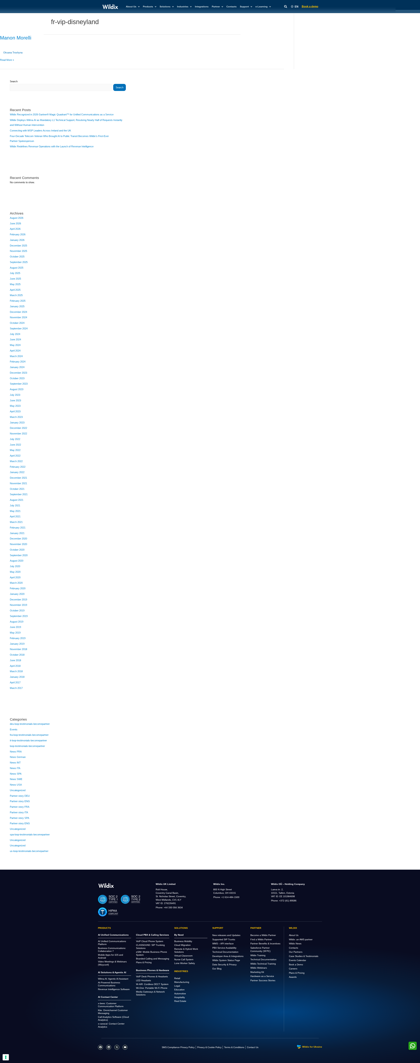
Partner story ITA (19, 812)
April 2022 (15, 455)
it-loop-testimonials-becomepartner (28, 740)
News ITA (15, 768)
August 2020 (16, 560)
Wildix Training (257, 955)
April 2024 (15, 350)
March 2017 (16, 688)
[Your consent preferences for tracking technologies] (6, 1057)
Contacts (231, 6)
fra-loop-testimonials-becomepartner (29, 734)
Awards (293, 977)
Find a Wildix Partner (261, 939)
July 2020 (15, 566)
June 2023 (15, 400)
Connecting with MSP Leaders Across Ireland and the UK (40, 130)
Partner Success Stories (262, 980)
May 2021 (15, 511)
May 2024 (15, 345)
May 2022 (15, 450)
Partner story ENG (20, 801)
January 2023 (17, 422)
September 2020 (19, 555)
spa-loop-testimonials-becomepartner (30, 834)
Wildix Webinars (258, 967)
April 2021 (15, 516)
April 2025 (15, 289)
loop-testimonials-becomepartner (27, 746)
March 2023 (16, 417)
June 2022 (15, 444)
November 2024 (18, 317)
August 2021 (16, 499)
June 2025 (15, 278)
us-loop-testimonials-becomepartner (29, 851)
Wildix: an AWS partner (301, 939)
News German (18, 757)
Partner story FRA (19, 806)
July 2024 (15, 334)
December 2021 (18, 477)
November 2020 (18, 544)
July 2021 (15, 505)
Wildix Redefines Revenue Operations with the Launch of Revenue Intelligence (52, 146)
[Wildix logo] (106, 885)
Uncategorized (17, 790)
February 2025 (17, 300)
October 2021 (17, 489)
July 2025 (15, 273)
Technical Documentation (225, 952)
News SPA (15, 773)
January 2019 (17, 643)
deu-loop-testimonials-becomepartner (30, 723)
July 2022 (15, 439)
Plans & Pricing (296, 973)
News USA (16, 784)
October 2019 (17, 610)
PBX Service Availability (224, 947)
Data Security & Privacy (224, 964)
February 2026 (17, 234)
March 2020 (16, 582)
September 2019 (19, 616)
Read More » (7, 59)
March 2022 (16, 461)
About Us (293, 935)
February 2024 (17, 361)
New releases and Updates (226, 935)
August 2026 (16, 217)
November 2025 (18, 251)
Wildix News (295, 943)
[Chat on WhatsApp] (413, 1046)
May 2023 (15, 405)
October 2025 (17, 256)
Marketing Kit (257, 972)
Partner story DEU (20, 795)
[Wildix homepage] (110, 6)
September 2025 (19, 262)
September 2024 (19, 328)
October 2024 (17, 323)
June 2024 (15, 339)
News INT (15, 762)
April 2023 (15, 411)
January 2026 (17, 240)
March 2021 (16, 522)
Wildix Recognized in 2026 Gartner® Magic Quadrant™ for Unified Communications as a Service (62, 114)
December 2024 (18, 312)
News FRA (16, 751)
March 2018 (16, 671)
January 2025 (17, 306)
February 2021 (17, 527)
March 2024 (16, 356)
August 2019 (16, 621)
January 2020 (17, 594)
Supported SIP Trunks (223, 939)
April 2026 (15, 228)
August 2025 (16, 267)
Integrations (202, 6)
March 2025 (16, 295)
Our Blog (216, 968)
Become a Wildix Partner (263, 935)
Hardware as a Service (262, 976)
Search (14, 81)
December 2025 (18, 245)
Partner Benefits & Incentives (265, 943)
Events (13, 729)
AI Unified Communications (113, 935)
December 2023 (18, 372)
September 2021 (19, 494)
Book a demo (310, 6)
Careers (293, 968)
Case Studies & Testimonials (303, 956)
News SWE (16, 779)
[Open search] (285, 6)
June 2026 (15, 223)
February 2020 (17, 588)
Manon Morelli (15, 37)
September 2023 (19, 383)
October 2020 (17, 549)
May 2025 (15, 284)
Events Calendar (297, 960)
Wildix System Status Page (226, 960)
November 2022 (18, 433)
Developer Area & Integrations (227, 956)
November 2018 (18, 649)
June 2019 (15, 627)
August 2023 (16, 389)
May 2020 (15, 571)
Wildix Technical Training (263, 963)
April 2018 (15, 665)
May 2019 (15, 632)
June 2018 (15, 660)
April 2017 (15, 682)
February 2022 (17, 466)
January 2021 (17, 533)
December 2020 (18, 538)
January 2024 (17, 367)
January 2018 (17, 676)
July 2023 (15, 394)
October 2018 (17, 654)
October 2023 (17, 378)
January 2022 (17, 472)
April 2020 (15, 577)
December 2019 (18, 599)
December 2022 (18, 428)
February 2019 (17, 638)
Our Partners (295, 952)
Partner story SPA (19, 818)
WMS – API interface (223, 943)
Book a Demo (296, 964)
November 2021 (18, 483)
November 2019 (18, 605)
